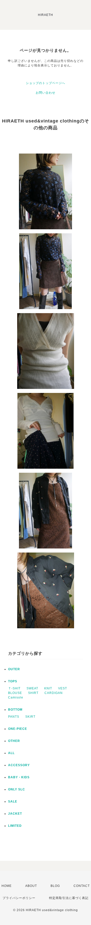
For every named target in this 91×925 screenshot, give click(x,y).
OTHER (14, 741)
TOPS (12, 681)
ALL (11, 753)
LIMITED (15, 826)
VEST (62, 688)
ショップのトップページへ (45, 83)
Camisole (15, 697)
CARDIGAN (53, 693)
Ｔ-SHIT (14, 688)
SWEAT (32, 688)
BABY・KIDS (19, 777)
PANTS (13, 716)
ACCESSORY (19, 765)
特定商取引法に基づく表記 (68, 898)
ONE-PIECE (17, 729)
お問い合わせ (45, 92)
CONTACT (82, 886)
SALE (12, 801)
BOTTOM (15, 709)
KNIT (48, 688)
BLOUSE (15, 693)
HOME (7, 886)
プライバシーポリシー (19, 898)
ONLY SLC (16, 789)
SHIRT (33, 693)
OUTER (14, 669)
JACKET (15, 813)
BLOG (55, 886)
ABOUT (31, 886)
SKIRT (30, 716)
